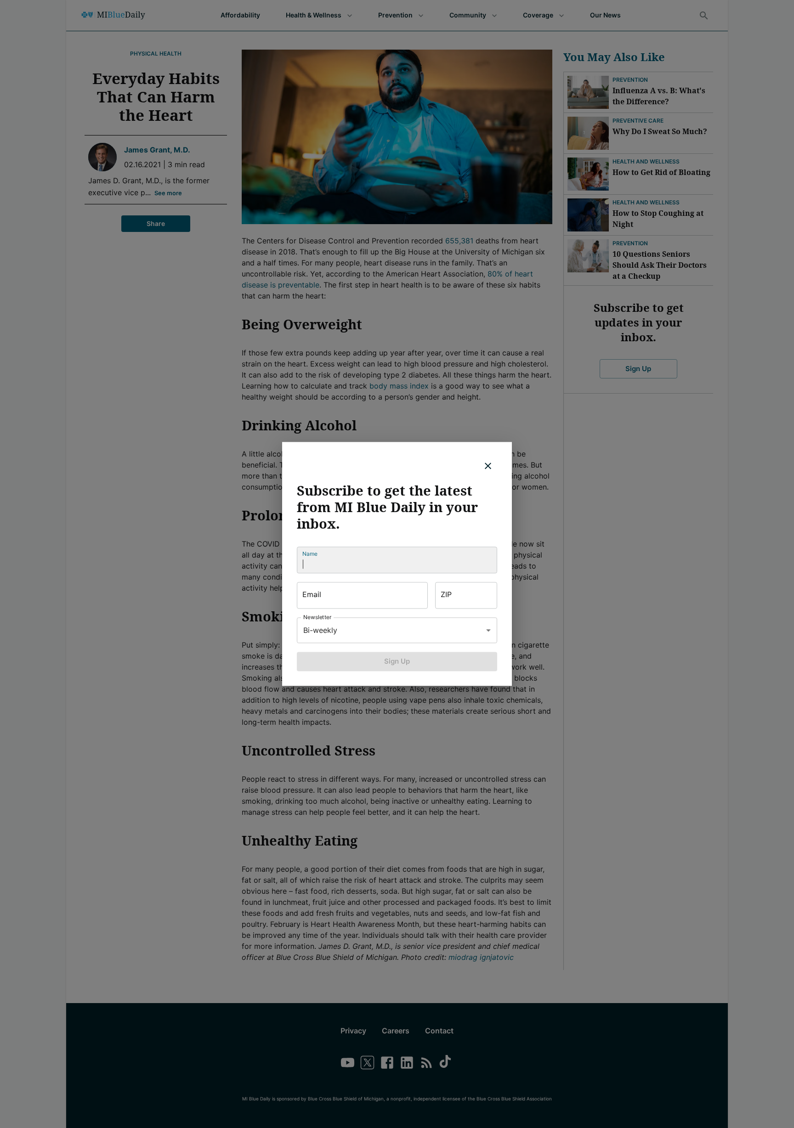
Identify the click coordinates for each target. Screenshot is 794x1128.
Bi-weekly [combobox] (320, 630)
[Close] (488, 466)
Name (310, 553)
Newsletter (317, 617)
